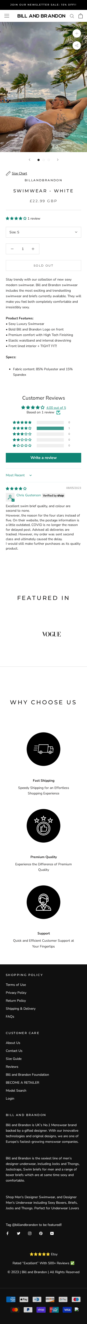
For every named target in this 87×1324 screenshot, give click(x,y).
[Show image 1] (38, 160)
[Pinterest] (41, 1233)
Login (10, 1098)
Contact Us (14, 1050)
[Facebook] (7, 1233)
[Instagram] (29, 1233)
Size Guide (14, 1058)
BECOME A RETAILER (22, 1082)
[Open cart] (81, 15)
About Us (13, 1043)
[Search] (72, 16)
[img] (16, 488)
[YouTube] (52, 1233)
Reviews (12, 1066)
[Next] (57, 160)
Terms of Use (16, 984)
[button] (17, 218)
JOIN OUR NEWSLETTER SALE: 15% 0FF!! (43, 4)
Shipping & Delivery (21, 1008)
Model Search (16, 1090)
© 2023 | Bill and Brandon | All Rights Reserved (43, 1272)
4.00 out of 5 (56, 407)
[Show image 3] (49, 160)
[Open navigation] (6, 16)
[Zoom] (76, 33)
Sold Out (43, 265)
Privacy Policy (16, 992)
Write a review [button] (43, 457)
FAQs (10, 1016)
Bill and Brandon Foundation (27, 1074)
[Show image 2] (44, 160)
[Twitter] (18, 1233)
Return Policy (16, 1000)
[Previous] (29, 160)
